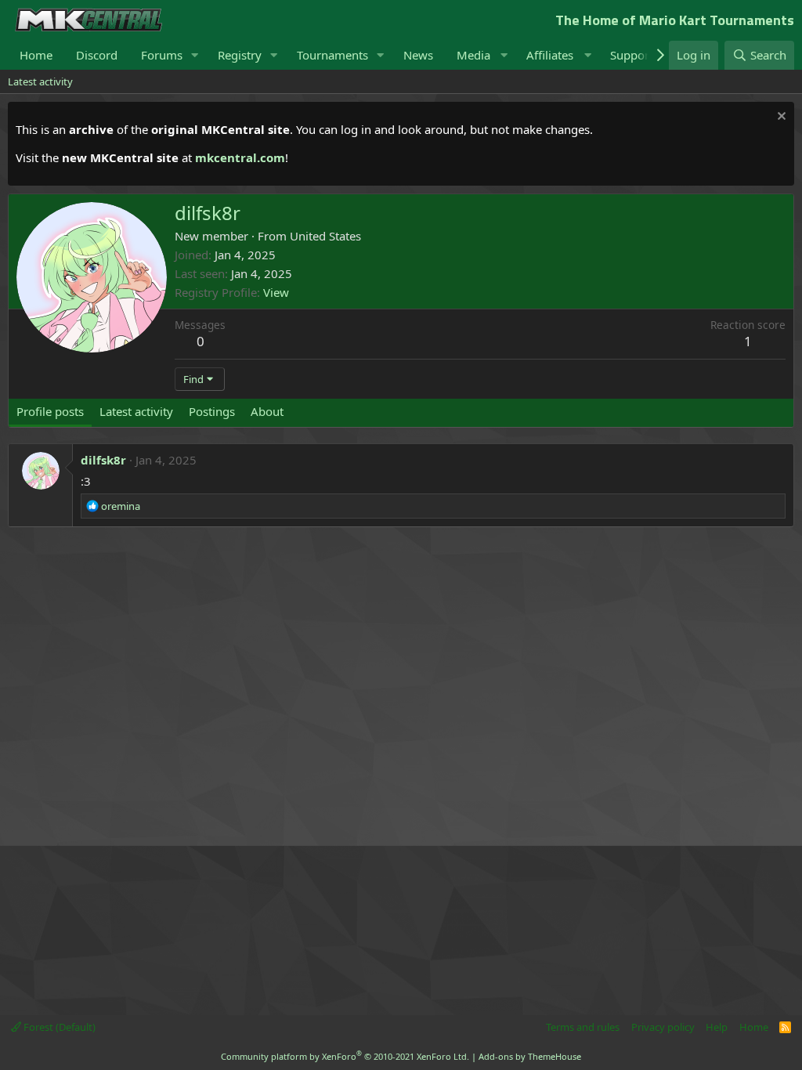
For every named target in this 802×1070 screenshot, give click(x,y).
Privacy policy (663, 1027)
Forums (161, 55)
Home (36, 55)
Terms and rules (583, 1027)
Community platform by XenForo (345, 1056)
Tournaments (332, 55)
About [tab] (267, 411)
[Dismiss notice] (779, 118)
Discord (96, 55)
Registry (240, 55)
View (276, 292)
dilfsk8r (103, 460)
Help (717, 1027)
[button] (195, 55)
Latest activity (40, 81)
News (418, 55)
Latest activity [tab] (136, 411)
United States (325, 236)
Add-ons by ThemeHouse (530, 1056)
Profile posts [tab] (50, 411)
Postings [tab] (212, 411)
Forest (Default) (58, 1027)
